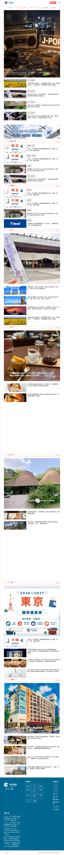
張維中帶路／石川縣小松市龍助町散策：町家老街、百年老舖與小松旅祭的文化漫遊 (43, 737)
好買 (31, 7)
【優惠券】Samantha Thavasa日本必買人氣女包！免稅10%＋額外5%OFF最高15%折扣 (42, 169)
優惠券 (52, 2)
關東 (40, 786)
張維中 (54, 7)
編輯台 (57, 799)
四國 (40, 795)
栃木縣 (32, 102)
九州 (28, 801)
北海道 (28, 786)
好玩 (18, 7)
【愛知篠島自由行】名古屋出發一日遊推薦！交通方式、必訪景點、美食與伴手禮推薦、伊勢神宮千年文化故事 (43, 308)
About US (7, 852)
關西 (40, 790)
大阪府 (33, 155)
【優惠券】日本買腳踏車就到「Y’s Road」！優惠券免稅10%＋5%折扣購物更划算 (42, 224)
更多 (58, 141)
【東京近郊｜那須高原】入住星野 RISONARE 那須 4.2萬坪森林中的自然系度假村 (43, 106)
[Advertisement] (18, 417)
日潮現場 (33, 69)
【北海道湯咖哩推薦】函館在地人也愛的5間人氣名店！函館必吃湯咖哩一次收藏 (43, 395)
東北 (34, 786)
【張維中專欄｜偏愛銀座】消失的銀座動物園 (26, 728)
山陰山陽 (34, 796)
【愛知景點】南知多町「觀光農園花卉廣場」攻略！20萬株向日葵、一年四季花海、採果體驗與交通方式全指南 (43, 84)
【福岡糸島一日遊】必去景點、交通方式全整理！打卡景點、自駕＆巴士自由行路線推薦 (42, 287)
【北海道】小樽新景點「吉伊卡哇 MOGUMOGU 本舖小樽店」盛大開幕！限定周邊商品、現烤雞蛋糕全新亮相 (43, 660)
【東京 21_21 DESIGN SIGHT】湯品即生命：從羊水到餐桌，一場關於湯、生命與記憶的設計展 (42, 757)
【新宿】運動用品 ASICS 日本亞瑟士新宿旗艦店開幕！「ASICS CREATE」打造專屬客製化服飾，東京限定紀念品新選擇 (43, 651)
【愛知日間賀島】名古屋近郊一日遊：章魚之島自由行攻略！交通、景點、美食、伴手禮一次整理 (42, 297)
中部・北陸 (34, 791)
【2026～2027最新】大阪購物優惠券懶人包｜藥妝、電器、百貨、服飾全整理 (42, 159)
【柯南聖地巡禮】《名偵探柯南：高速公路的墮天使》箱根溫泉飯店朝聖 (43, 512)
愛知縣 (32, 80)
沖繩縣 (34, 801)
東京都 (32, 91)
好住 (24, 7)
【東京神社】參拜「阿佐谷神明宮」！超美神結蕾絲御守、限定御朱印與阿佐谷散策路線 (43, 95)
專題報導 (45, 7)
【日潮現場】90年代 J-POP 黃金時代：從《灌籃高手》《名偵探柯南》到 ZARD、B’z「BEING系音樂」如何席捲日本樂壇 (30, 73)
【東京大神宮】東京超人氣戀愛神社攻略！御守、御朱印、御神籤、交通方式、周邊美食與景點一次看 (43, 117)
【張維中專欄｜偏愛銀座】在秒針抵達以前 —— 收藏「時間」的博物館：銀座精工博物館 (43, 767)
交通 (38, 7)
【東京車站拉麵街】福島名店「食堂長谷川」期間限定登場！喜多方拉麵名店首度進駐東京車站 (42, 385)
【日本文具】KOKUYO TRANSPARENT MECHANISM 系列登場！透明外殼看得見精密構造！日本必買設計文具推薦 (43, 670)
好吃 (11, 7)
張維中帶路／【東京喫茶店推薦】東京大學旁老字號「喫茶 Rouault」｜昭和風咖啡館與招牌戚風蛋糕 (43, 747)
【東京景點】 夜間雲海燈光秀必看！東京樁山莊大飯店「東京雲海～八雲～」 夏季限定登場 (42, 522)
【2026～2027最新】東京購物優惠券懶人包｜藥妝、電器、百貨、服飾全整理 (42, 149)
